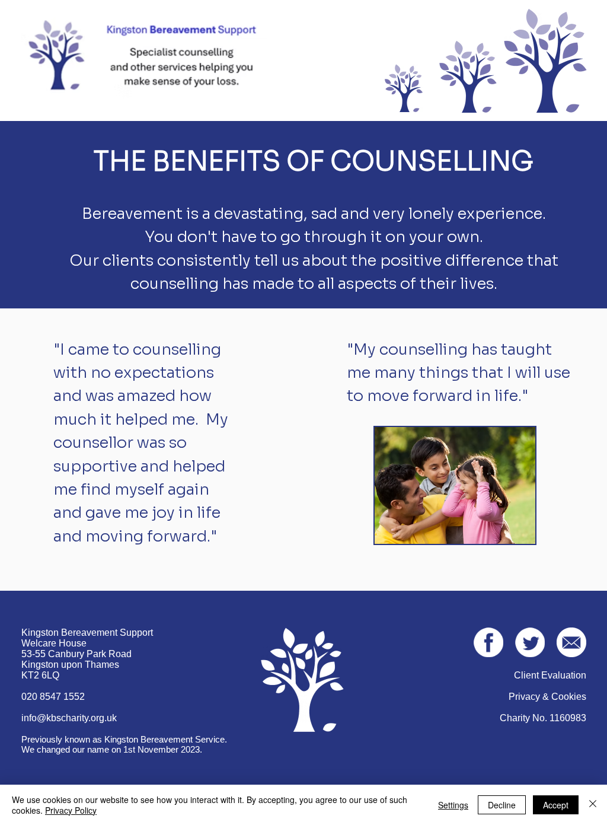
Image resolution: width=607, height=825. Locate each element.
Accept (555, 805)
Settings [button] (453, 805)
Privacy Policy (71, 810)
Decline (502, 805)
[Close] (593, 805)
